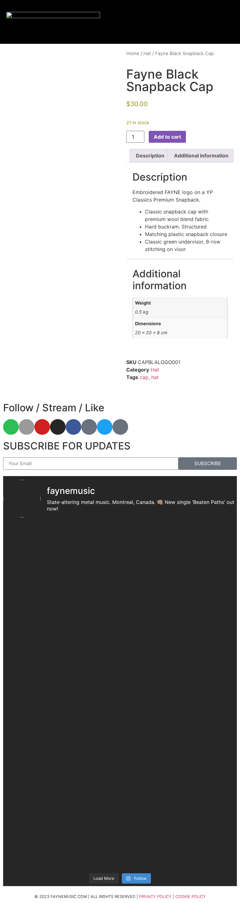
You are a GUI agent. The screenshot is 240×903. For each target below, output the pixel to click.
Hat (147, 53)
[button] (210, 22)
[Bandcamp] (89, 427)
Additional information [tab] (201, 155)
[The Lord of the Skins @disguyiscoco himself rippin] (179, 678)
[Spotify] (11, 427)
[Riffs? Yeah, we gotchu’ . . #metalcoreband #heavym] (61, 615)
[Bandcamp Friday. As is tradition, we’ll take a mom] (61, 819)
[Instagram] (58, 427)
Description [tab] (150, 155)
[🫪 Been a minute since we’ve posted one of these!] (179, 543)
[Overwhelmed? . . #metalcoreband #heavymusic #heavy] (61, 597)
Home (132, 53)
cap (144, 377)
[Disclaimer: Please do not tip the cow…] (61, 568)
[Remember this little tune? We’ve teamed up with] (61, 715)
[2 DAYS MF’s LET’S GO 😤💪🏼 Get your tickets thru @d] (61, 540)
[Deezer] (120, 427)
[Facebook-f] (73, 427)
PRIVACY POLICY (155, 896)
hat (155, 377)
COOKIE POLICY (190, 896)
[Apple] (26, 427)
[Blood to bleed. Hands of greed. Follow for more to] (179, 597)
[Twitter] (104, 427)
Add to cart (167, 137)
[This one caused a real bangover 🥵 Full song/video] (179, 781)
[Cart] (226, 22)
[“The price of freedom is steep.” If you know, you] (179, 576)
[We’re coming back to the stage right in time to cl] (179, 634)
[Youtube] (42, 427)
